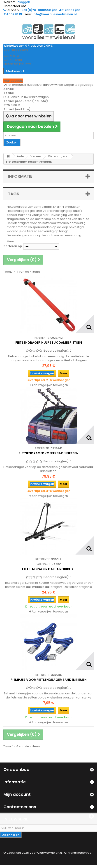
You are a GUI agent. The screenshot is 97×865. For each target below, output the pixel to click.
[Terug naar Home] (8, 156)
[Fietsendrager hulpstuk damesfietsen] (48, 304)
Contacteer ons (14, 6)
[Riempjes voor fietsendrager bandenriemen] (48, 642)
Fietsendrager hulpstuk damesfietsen (48, 342)
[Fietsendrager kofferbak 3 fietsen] (48, 415)
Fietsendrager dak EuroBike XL (48, 569)
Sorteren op (12, 246)
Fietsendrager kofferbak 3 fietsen (49, 453)
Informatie (20, 176)
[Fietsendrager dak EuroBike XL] (48, 526)
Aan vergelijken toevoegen (50, 385)
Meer (10, 241)
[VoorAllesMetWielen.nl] (48, 32)
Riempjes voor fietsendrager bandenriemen (49, 679)
